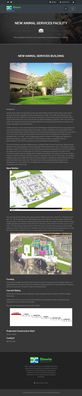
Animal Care (10, 11)
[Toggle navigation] (73, 9)
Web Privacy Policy (42, 383)
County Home (65, 2)
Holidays (53, 2)
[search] (66, 9)
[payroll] (73, 2)
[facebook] (11, 2)
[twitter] (8, 2)
